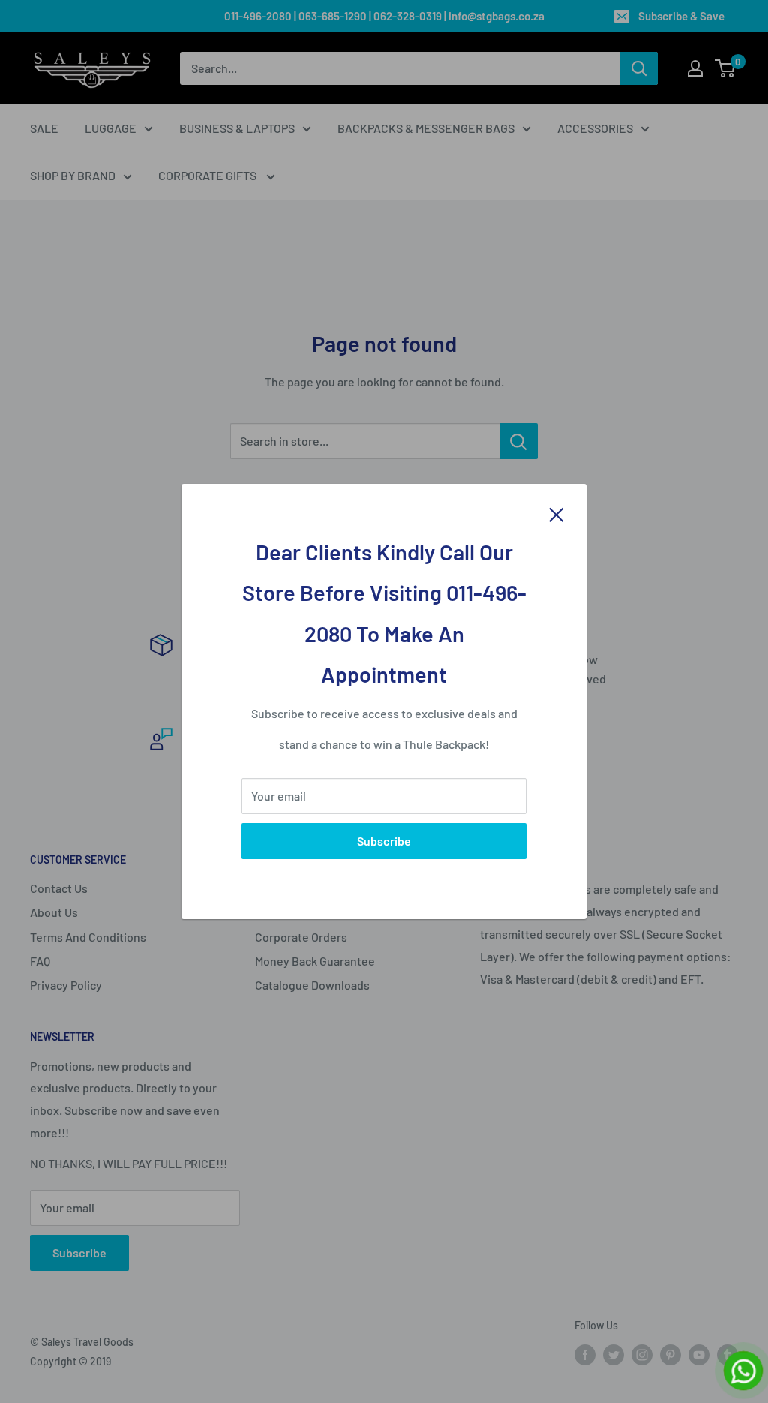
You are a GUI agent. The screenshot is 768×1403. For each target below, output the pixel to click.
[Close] (556, 513)
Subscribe (384, 841)
